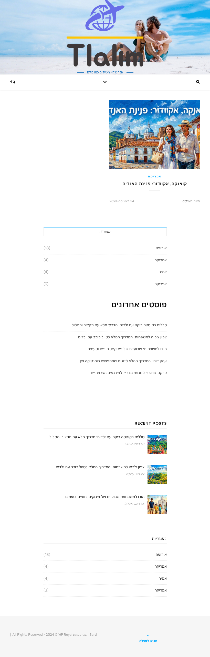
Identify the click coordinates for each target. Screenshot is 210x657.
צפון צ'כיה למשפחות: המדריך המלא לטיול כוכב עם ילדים (122, 337)
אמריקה (154, 176)
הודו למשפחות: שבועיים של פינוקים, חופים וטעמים (127, 349)
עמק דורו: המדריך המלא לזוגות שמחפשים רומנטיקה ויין (123, 361)
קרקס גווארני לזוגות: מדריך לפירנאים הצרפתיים (129, 372)
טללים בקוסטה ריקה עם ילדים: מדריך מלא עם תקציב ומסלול (119, 325)
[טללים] (105, 33)
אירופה (161, 248)
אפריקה (160, 284)
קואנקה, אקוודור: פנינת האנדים (154, 184)
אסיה (163, 272)
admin (188, 201)
